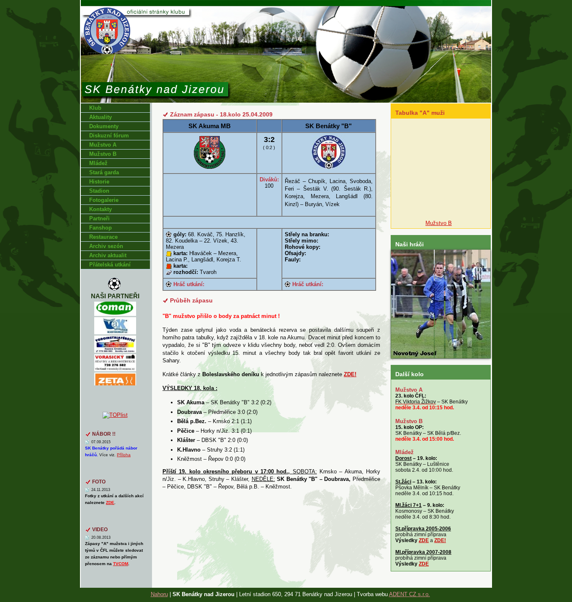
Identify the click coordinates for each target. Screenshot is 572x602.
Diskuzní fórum (109, 135)
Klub (95, 108)
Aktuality (100, 117)
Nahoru (159, 594)
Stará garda (104, 172)
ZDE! (440, 540)
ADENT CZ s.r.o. (409, 594)
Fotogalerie (104, 200)
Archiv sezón (106, 246)
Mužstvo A (102, 145)
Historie (99, 181)
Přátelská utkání (110, 264)
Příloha (124, 454)
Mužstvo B (102, 154)
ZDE (424, 540)
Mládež (98, 163)
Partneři (99, 218)
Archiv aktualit (107, 255)
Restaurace (103, 237)
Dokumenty (104, 126)
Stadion (99, 191)
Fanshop (100, 228)
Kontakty (100, 209)
